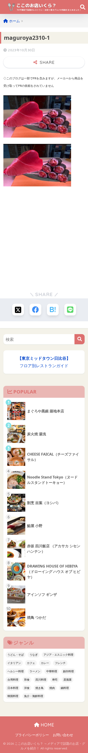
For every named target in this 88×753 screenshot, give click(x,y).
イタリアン (14, 663)
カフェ (31, 663)
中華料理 (51, 671)
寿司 (55, 679)
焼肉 (52, 688)
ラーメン (35, 671)
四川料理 (40, 679)
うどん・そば (15, 655)
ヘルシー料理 (15, 671)
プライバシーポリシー (32, 735)
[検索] (79, 339)
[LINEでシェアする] (70, 309)
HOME (46, 725)
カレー (45, 663)
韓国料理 (12, 696)
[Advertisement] (44, 236)
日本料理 (12, 688)
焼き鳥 (39, 688)
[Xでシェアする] (18, 309)
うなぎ (34, 655)
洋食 (27, 688)
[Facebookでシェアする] (35, 309)
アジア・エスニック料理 (58, 655)
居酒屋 (67, 679)
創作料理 (68, 671)
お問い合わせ (63, 735)
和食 (27, 679)
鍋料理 (65, 688)
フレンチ (60, 663)
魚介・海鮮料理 (33, 696)
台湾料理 (12, 679)
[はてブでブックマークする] (53, 309)
